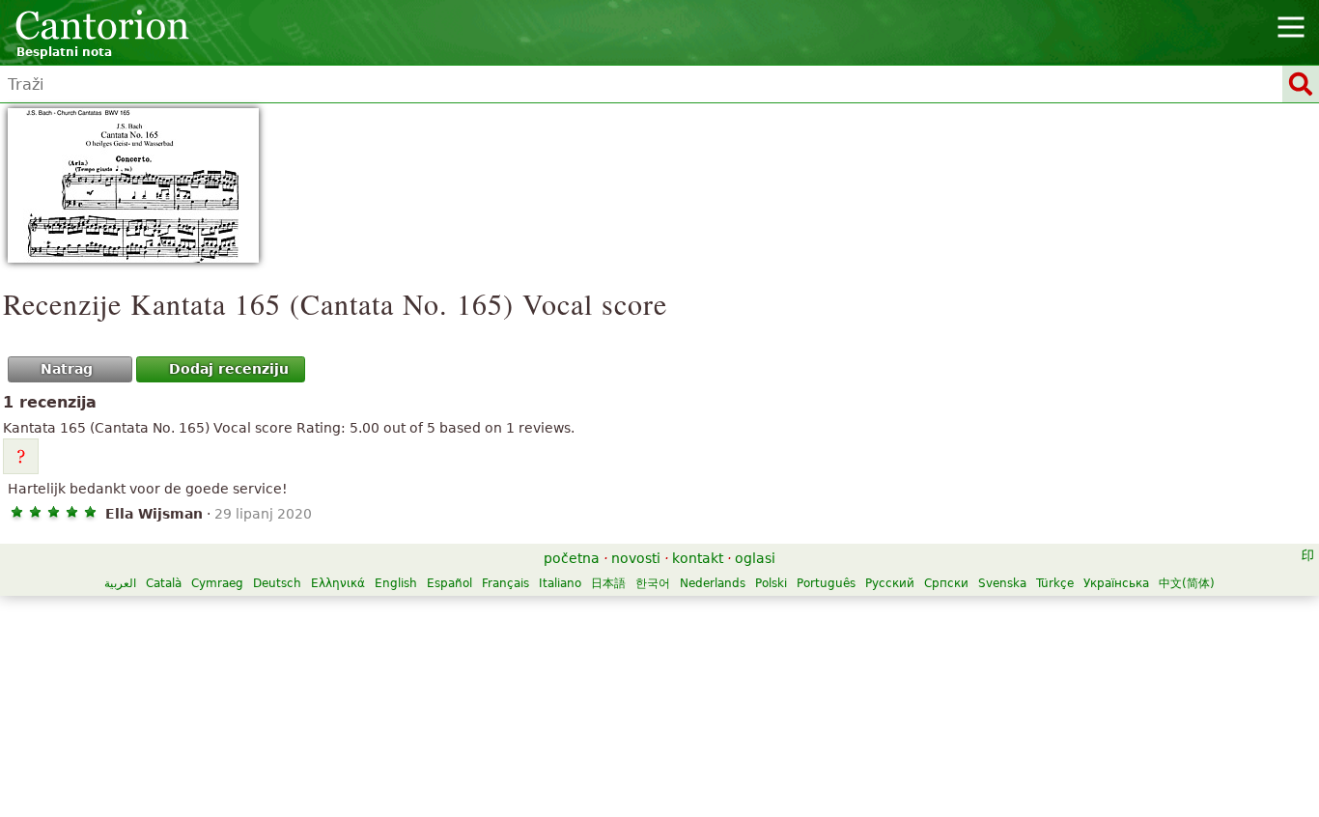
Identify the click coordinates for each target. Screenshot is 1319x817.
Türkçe (1055, 583)
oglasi (755, 558)
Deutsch (277, 583)
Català (164, 583)
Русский (889, 583)
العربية (120, 583)
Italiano (560, 583)
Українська (1116, 583)
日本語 (608, 583)
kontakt (697, 558)
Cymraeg (217, 583)
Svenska (1002, 583)
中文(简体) (1187, 583)
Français (505, 583)
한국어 (652, 583)
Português (826, 583)
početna (572, 558)
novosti (635, 558)
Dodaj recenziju (229, 369)
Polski (771, 583)
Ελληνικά (338, 583)
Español (449, 583)
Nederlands (712, 583)
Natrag (67, 369)
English (396, 583)
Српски (946, 583)
